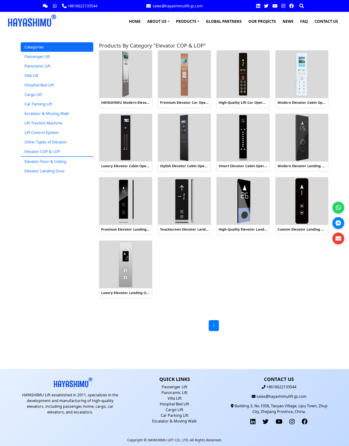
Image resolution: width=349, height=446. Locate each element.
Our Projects (262, 21)
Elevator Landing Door (44, 171)
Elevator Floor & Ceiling (45, 161)
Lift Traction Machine (43, 123)
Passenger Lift (37, 56)
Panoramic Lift (37, 66)
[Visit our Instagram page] (283, 5)
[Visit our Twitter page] (266, 5)
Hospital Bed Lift (39, 85)
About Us (156, 21)
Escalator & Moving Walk (46, 113)
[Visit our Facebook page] (291, 5)
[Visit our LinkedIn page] (258, 5)
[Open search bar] (301, 5)
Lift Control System (41, 132)
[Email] (338, 238)
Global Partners (224, 21)
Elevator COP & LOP (42, 151)
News (288, 21)
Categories (34, 47)
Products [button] (186, 21)
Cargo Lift (33, 94)
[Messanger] (338, 223)
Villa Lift (31, 75)
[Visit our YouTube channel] (275, 5)
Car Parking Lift (38, 104)
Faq (304, 21)
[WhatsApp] (338, 208)
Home (135, 21)
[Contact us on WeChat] (45, 6)
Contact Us (326, 21)
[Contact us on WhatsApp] (55, 6)
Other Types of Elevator (45, 142)
